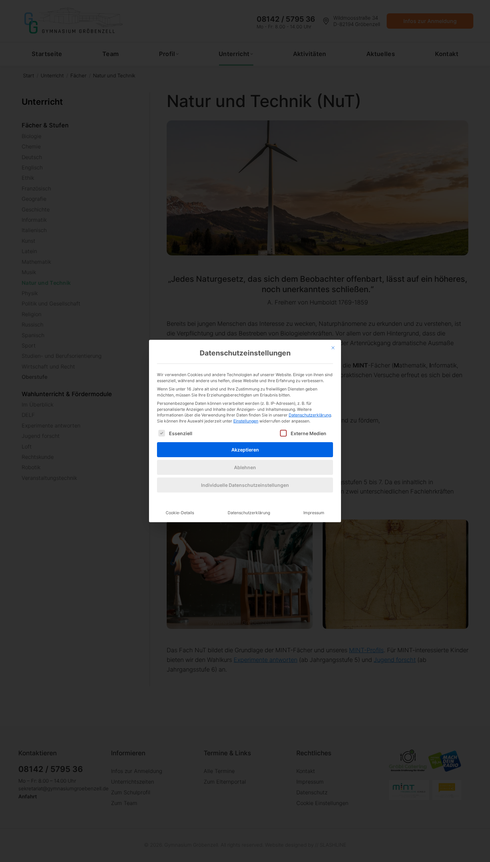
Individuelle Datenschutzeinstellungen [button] (245, 485)
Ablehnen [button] (245, 467)
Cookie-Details (180, 512)
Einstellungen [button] (245, 420)
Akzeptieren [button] (245, 450)
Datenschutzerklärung (310, 414)
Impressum (313, 512)
